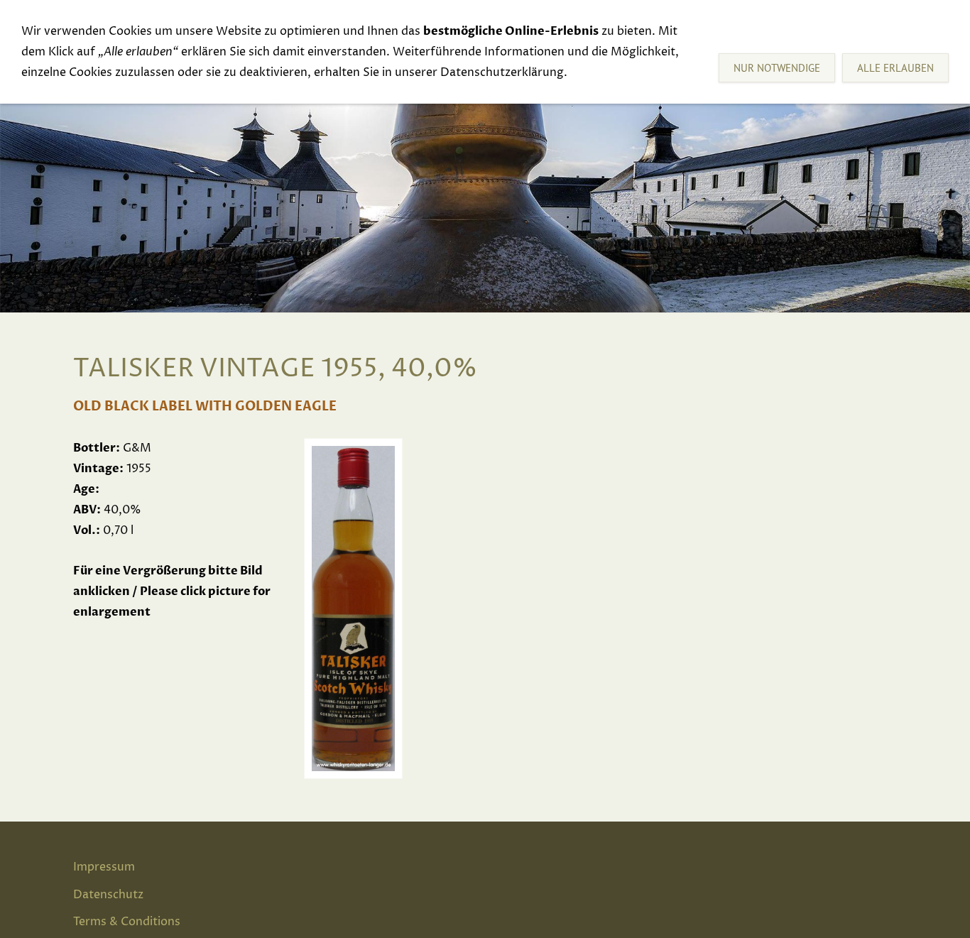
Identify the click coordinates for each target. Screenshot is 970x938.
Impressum (104, 867)
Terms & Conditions (126, 921)
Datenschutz (108, 894)
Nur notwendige (777, 68)
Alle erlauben (895, 68)
